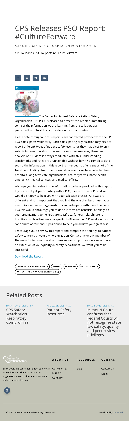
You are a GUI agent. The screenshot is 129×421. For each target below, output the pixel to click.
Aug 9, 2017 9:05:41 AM (59, 305)
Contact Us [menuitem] (107, 368)
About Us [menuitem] (60, 359)
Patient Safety (89, 266)
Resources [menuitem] (86, 359)
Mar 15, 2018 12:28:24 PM (19, 305)
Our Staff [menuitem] (57, 377)
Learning (70, 266)
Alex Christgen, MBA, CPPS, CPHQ (39, 46)
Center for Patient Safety (32, 266)
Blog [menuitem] (79, 368)
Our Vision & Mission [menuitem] (59, 370)
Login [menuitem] (104, 373)
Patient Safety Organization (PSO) (38, 271)
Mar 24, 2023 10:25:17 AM (100, 305)
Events (57, 266)
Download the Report (29, 256)
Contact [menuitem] (109, 359)
